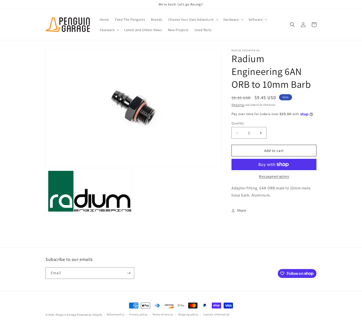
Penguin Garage (66, 314)
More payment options (274, 176)
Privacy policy (138, 314)
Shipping (237, 105)
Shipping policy (188, 314)
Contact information (216, 314)
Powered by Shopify (89, 314)
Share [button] (241, 210)
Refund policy (115, 314)
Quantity (237, 123)
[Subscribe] (128, 273)
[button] (192, 19)
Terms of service (162, 314)
